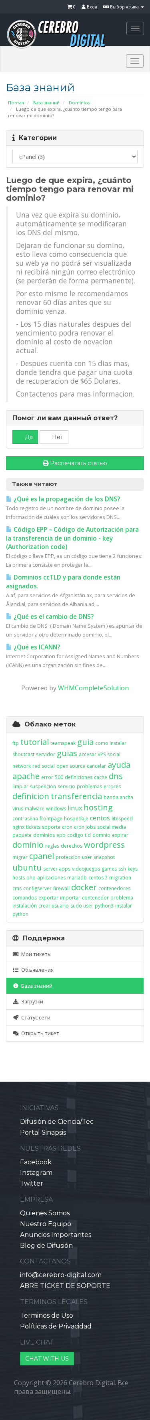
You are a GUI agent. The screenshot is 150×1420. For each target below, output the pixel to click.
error (47, 777)
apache (26, 776)
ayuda (119, 764)
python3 (104, 905)
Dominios (79, 103)
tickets (33, 827)
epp (61, 835)
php (31, 877)
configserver (37, 888)
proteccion (68, 857)
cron (67, 827)
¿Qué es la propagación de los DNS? (66, 499)
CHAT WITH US (47, 1358)
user (87, 857)
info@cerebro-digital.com (61, 1275)
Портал (16, 103)
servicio (66, 786)
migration (120, 877)
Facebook (36, 1162)
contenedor (95, 897)
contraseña (25, 818)
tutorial (34, 741)
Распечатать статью (78, 463)
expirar (120, 835)
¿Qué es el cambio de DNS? (53, 616)
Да (28, 437)
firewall (61, 888)
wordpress (104, 844)
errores (112, 786)
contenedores (114, 888)
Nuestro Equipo (45, 1224)
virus (17, 808)
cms (17, 888)
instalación (24, 905)
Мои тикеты (35, 954)
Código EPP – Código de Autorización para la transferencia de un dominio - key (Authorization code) (72, 538)
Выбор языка (124, 7)
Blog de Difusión (46, 1245)
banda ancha (118, 797)
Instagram (36, 1172)
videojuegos (86, 868)
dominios (44, 835)
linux (75, 808)
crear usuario (53, 905)
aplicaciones (51, 877)
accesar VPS (92, 754)
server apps (56, 868)
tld (88, 835)
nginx (18, 827)
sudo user (81, 905)
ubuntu (27, 867)
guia (85, 741)
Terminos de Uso (46, 1315)
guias (67, 753)
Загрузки (31, 1001)
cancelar (96, 766)
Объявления (36, 969)
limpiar (20, 786)
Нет (56, 437)
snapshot (104, 857)
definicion (30, 796)
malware (34, 808)
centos (100, 818)
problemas (89, 786)
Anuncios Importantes (55, 1235)
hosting (98, 807)
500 (59, 777)
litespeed (122, 818)
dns (116, 776)
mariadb (77, 877)
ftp (15, 743)
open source (70, 766)
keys (133, 868)
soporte (51, 827)
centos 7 (98, 877)
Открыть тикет (39, 1033)
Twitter (31, 1183)
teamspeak (63, 743)
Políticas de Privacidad (56, 1326)
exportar (48, 897)
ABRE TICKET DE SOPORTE (65, 1286)
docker (84, 887)
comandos (24, 897)
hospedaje (76, 818)
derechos (71, 845)
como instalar (110, 743)
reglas (52, 845)
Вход (91, 7)
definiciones (78, 777)
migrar (20, 857)
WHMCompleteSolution (93, 688)
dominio (28, 844)
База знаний (46, 103)
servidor (45, 754)
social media (111, 827)
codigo (75, 835)
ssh (122, 868)
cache (100, 777)
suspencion (43, 786)
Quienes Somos (45, 1213)
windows (56, 808)
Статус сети (34, 1017)
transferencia (76, 796)
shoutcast (23, 754)
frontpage (51, 818)
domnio (101, 835)
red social (43, 766)
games (109, 868)
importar (70, 897)
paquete (22, 835)
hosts (18, 877)
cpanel (41, 855)
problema (121, 897)
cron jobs (85, 827)
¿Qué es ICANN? (36, 647)
